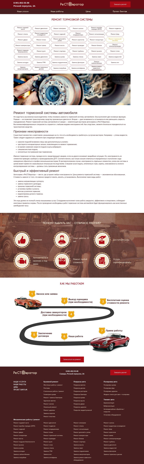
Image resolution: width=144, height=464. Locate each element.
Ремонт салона (78, 28)
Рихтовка (47, 388)
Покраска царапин (80, 407)
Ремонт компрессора (22, 45)
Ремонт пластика (49, 416)
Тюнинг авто (109, 400)
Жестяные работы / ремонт (53, 385)
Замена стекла (78, 57)
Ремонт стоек (115, 51)
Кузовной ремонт (51, 382)
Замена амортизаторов (22, 68)
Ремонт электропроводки (115, 45)
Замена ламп (96, 57)
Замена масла (23, 57)
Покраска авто (80, 382)
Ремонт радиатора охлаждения (41, 34)
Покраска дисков (79, 388)
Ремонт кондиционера (78, 34)
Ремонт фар (115, 34)
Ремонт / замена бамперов (53, 397)
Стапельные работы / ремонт (54, 391)
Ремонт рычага (96, 51)
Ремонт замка (41, 45)
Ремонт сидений (59, 34)
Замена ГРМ (41, 62)
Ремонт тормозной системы (115, 39)
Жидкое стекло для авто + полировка (116, 394)
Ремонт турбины (78, 51)
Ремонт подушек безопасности (22, 51)
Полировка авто (110, 382)
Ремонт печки (41, 40)
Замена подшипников (59, 62)
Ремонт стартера (59, 51)
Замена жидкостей (115, 57)
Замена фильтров (78, 62)
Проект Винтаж (120, 11)
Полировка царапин (110, 391)
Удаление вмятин (50, 401)
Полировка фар (109, 388)
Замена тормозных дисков (41, 68)
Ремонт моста (59, 45)
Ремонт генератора (96, 40)
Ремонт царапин (49, 410)
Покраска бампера (80, 394)
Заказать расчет (120, 4)
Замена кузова (60, 57)
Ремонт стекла (23, 34)
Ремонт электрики (59, 28)
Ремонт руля (41, 51)
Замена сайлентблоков (96, 62)
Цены (88, 11)
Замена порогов (49, 413)
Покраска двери (79, 404)
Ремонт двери (23, 40)
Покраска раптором (80, 391)
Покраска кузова (79, 397)
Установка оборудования (112, 415)
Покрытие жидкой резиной (83, 410)
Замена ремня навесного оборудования (97, 68)
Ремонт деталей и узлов (59, 39)
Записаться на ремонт (72, 359)
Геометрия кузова (50, 394)
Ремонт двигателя (41, 28)
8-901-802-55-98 (21, 3)
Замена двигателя (41, 57)
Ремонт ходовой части (22, 28)
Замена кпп (115, 62)
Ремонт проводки (78, 45)
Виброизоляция (109, 406)
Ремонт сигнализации (96, 34)
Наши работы (57, 11)
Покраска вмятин (79, 385)
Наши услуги (22, 11)
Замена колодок (22, 62)
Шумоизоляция (109, 403)
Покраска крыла (79, 401)
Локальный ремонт (50, 407)
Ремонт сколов (49, 404)
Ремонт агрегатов (78, 40)
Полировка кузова (110, 385)
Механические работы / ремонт (26, 419)
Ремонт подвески (115, 28)
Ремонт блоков (97, 45)
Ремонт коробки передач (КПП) (96, 28)
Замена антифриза (78, 68)
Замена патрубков (59, 68)
